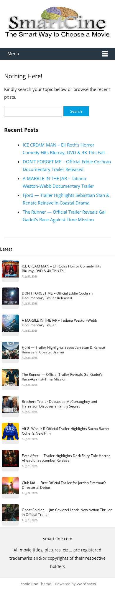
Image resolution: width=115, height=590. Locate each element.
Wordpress (86, 583)
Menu (13, 53)
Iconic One (28, 583)
